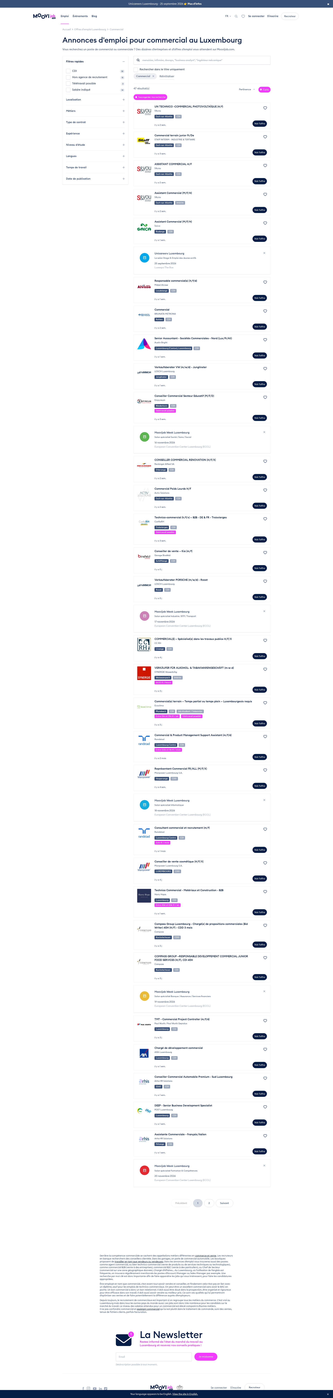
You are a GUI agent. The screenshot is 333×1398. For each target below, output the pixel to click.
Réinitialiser (167, 76)
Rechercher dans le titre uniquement (162, 69)
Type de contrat (76, 122)
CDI (97, 71)
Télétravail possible (97, 83)
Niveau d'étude (76, 144)
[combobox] (247, 89)
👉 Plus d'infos (193, 3)
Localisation (74, 99)
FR (227, 16)
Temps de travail (76, 167)
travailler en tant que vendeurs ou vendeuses (139, 1261)
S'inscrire (272, 16)
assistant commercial (148, 1309)
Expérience (73, 133)
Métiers (71, 111)
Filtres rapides (75, 61)
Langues (71, 156)
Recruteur (290, 16)
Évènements (80, 16)
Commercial (143, 76)
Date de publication (78, 178)
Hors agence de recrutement (97, 77)
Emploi (65, 16)
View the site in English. (185, 1394)
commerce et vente (205, 1255)
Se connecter (256, 16)
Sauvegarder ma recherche (151, 97)
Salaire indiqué (97, 89)
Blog (94, 16)
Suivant (224, 1203)
